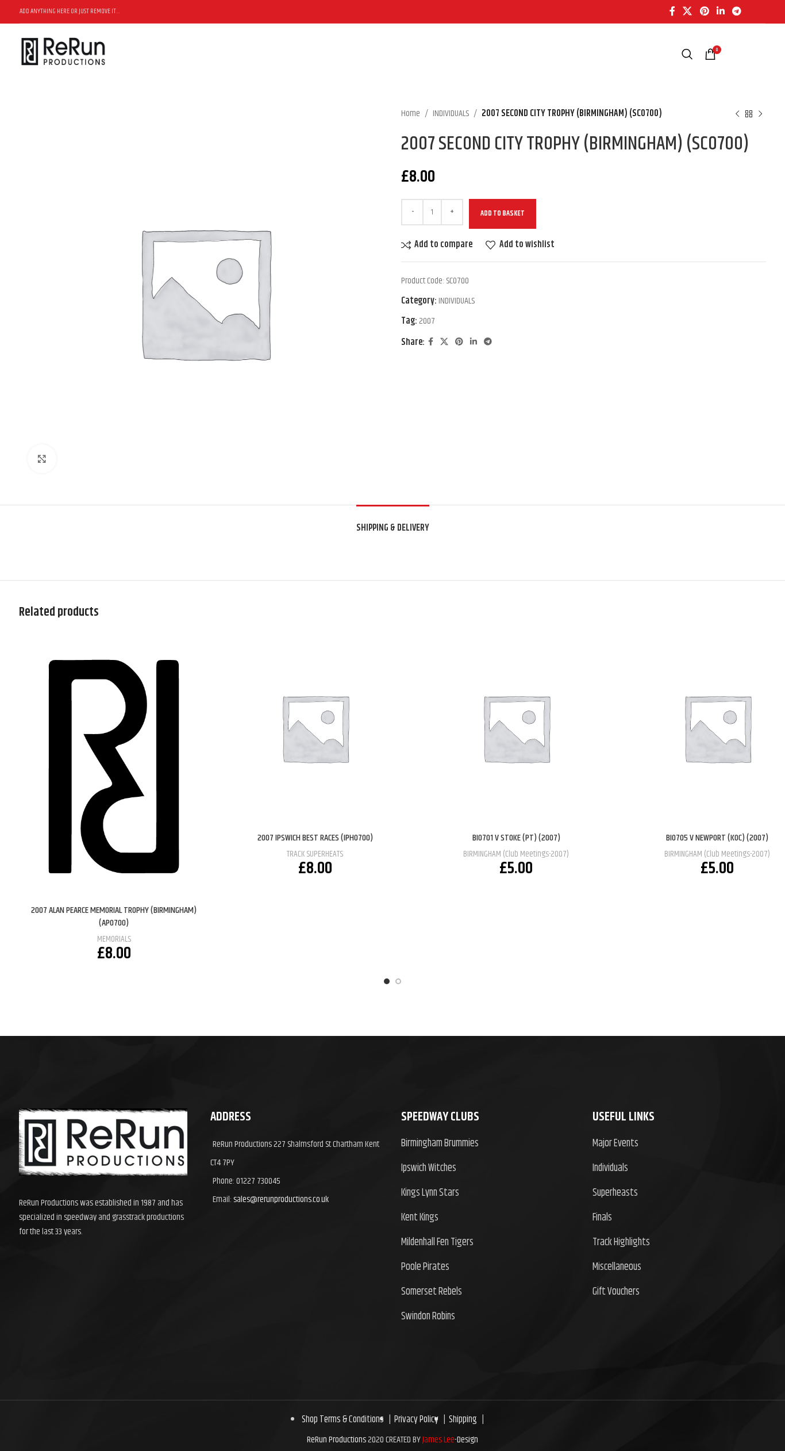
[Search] (687, 54)
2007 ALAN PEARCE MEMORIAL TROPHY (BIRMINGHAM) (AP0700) (114, 916)
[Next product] (760, 114)
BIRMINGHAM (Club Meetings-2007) (516, 854)
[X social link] (687, 11)
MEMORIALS (114, 939)
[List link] (488, 1143)
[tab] (392, 522)
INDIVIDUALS (451, 113)
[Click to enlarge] (42, 458)
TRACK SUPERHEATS (315, 854)
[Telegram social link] (737, 11)
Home (410, 113)
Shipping (461, 1419)
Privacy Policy (414, 1419)
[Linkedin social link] (720, 11)
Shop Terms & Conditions (343, 1419)
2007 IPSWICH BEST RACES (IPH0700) (315, 838)
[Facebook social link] (672, 11)
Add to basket (502, 213)
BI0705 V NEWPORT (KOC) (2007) (717, 838)
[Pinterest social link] (704, 11)
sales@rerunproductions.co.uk (281, 1199)
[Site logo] (63, 77)
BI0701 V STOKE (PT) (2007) (516, 838)
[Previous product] (737, 114)
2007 (427, 321)
